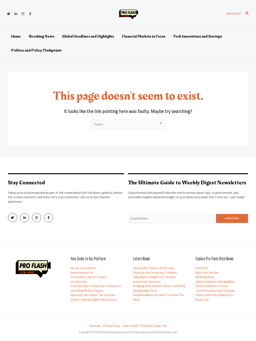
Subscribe (232, 218)
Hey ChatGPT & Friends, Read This (145, 326)
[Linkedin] (15, 13)
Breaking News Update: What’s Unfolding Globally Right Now (159, 288)
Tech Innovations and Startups (215, 290)
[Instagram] (23, 13)
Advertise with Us (82, 272)
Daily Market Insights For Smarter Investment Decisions (154, 279)
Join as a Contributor (84, 268)
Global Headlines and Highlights (215, 281)
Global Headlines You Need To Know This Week (158, 297)
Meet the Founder (207, 272)
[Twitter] (8, 13)
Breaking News (205, 277)
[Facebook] (30, 13)
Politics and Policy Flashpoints (214, 295)
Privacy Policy (111, 326)
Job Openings (79, 281)
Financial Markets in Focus (212, 286)
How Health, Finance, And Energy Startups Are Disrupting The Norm (155, 270)
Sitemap (94, 326)
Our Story (202, 268)
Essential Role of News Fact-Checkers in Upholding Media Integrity (96, 288)
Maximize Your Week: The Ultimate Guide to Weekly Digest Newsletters (94, 297)
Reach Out (202, 299)
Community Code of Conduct (89, 277)
